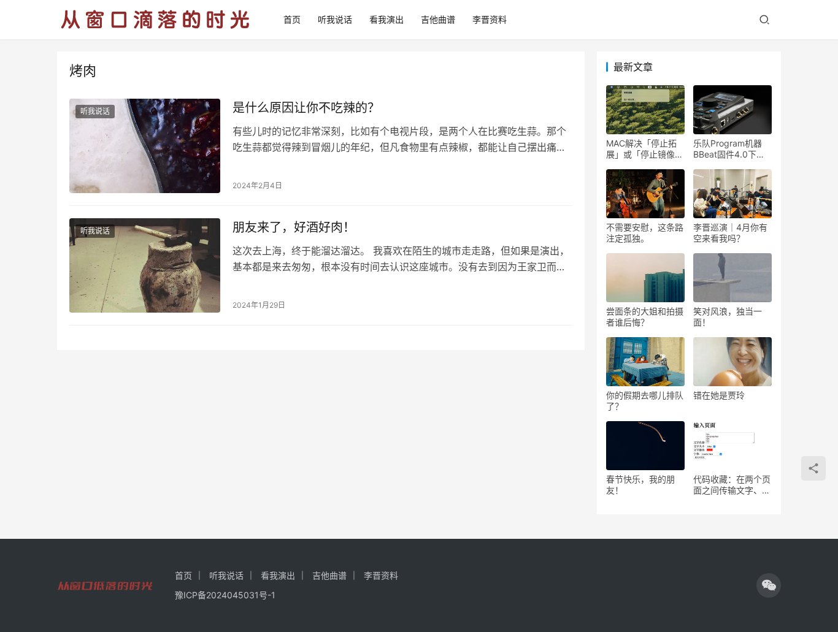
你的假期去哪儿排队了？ (644, 400)
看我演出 (386, 19)
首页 (292, 19)
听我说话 (335, 19)
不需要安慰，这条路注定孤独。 (644, 232)
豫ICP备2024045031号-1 (225, 595)
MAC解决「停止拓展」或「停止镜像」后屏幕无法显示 (644, 149)
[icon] (768, 585)
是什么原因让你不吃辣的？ (306, 108)
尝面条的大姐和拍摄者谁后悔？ (644, 316)
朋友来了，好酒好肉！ (294, 227)
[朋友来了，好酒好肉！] (144, 265)
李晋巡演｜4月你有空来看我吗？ (730, 232)
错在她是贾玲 (719, 395)
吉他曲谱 (438, 19)
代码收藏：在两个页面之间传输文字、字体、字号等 (732, 485)
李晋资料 (489, 19)
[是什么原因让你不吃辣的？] (144, 146)
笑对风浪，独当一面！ (727, 316)
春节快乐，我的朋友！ (640, 484)
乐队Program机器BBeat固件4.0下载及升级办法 (729, 149)
